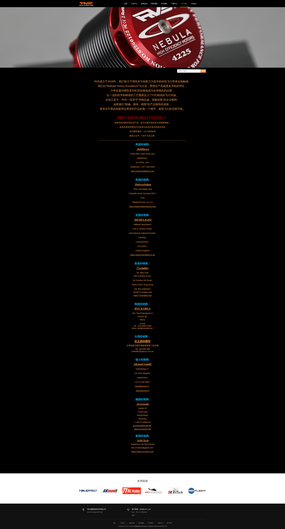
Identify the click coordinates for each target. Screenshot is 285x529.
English (193, 3)
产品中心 (134, 3)
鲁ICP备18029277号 (161, 526)
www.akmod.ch (142, 391)
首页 (125, 3)
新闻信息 (144, 3)
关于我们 (184, 3)
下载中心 (174, 3)
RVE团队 (164, 3)
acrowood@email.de (142, 426)
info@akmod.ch (142, 386)
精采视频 (154, 3)
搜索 (203, 71)
